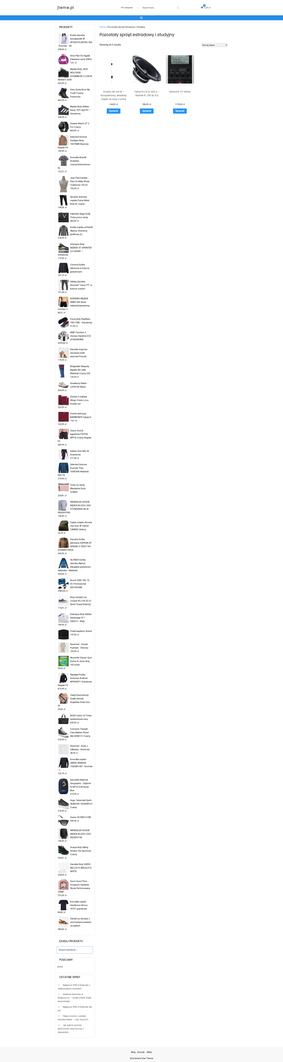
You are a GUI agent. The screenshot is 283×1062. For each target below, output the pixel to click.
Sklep (149, 1052)
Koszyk (141, 1052)
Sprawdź (113, 110)
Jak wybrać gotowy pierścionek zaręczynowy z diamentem (71, 1029)
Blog (133, 1052)
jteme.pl (65, 7)
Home (102, 27)
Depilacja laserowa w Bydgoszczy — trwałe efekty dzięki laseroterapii (74, 998)
